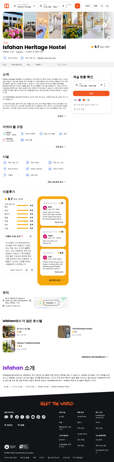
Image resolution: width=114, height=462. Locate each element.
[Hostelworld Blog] (6, 417)
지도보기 (19, 52)
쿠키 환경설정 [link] (78, 457)
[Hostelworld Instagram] (27, 417)
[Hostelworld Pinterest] (38, 417)
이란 (12, 52)
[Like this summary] (26, 270)
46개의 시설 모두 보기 (47, 58)
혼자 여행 (80, 440)
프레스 (98, 422)
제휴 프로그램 (101, 445)
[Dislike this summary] (32, 270)
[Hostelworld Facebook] (17, 417)
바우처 (41, 457)
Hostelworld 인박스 (102, 451)
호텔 (60, 422)
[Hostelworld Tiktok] (43, 417)
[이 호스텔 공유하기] (109, 38)
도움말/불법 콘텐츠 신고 (65, 445)
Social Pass (81, 416)
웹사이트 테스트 (53, 457)
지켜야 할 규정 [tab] (16, 64)
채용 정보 (99, 428)
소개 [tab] (4, 64)
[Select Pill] (102, 6)
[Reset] (34, 6)
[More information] (30, 236)
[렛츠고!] (77, 6)
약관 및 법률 (24, 457)
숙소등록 (99, 440)
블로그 (79, 422)
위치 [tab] (28, 64)
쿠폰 (34, 457)
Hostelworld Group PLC (100, 416)
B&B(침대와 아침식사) (65, 428)
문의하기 (62, 440)
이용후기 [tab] (38, 64)
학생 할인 (80, 445)
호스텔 (6, 43)
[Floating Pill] (104, 25)
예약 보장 (80, 428)
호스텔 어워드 (82, 434)
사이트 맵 (66, 457)
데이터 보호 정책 (10, 457)
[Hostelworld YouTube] (33, 417)
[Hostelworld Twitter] (22, 417)
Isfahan (6, 52)
